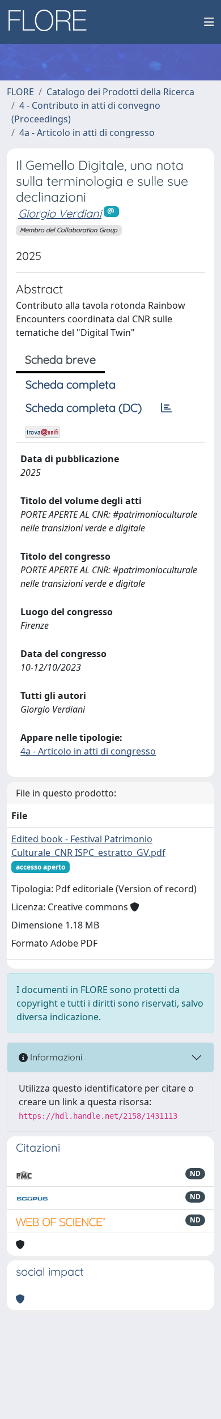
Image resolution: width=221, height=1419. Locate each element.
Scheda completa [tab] (71, 384)
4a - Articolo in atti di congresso (87, 132)
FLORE (20, 92)
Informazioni (55, 1057)
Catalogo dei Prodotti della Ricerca (120, 92)
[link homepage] (51, 22)
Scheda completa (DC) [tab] (84, 407)
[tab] (166, 408)
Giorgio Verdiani (59, 213)
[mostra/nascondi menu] (209, 22)
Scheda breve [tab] (60, 359)
